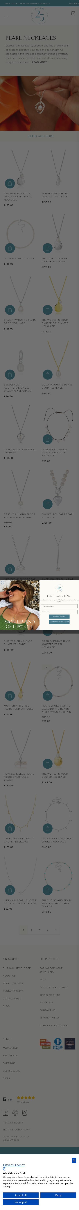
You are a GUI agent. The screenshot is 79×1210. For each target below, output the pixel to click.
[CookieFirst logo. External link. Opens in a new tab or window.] (4, 1168)
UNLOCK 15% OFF (59, 616)
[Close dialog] (2, 582)
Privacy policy (14, 1165)
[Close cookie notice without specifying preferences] (74, 1160)
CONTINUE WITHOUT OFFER (59, 622)
